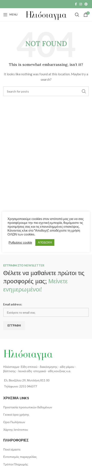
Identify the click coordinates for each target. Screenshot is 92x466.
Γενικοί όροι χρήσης (16, 414)
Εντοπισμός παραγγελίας (20, 456)
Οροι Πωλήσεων (14, 422)
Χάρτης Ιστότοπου (15, 429)
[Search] (77, 14)
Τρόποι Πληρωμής (15, 464)
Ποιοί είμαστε (12, 449)
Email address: (12, 304)
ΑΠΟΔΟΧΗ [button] (45, 242)
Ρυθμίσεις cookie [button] (20, 242)
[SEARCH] (84, 91)
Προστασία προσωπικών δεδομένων (27, 407)
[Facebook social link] (76, 4)
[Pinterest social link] (86, 4)
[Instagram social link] (80, 4)
